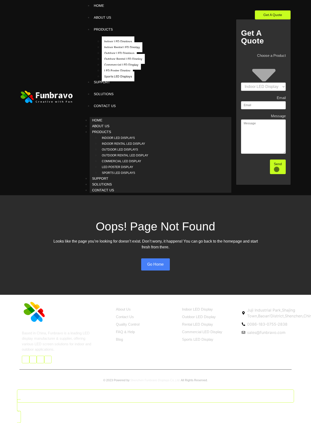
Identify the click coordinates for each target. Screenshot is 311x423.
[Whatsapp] (48, 359)
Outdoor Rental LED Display (123, 59)
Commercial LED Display (121, 65)
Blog (119, 339)
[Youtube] (33, 359)
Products (101, 132)
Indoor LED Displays (118, 41)
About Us (100, 126)
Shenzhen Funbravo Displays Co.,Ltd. (155, 380)
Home (97, 120)
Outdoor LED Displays (119, 53)
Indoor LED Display (197, 309)
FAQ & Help (125, 332)
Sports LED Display (197, 339)
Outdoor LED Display (199, 317)
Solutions (102, 184)
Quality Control (127, 324)
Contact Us (103, 190)
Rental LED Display (197, 324)
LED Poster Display (117, 70)
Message (278, 116)
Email (281, 98)
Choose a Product (271, 56)
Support (100, 178)
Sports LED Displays (118, 76)
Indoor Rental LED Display (122, 47)
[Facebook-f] (25, 359)
